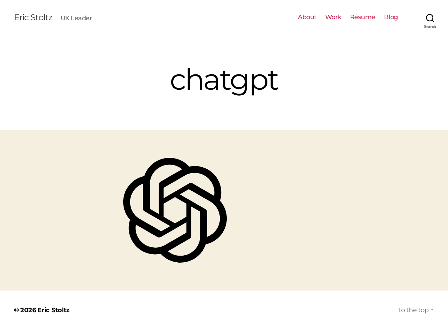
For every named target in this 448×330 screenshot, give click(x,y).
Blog (391, 17)
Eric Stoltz (33, 17)
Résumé (362, 17)
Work (333, 17)
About (307, 17)
